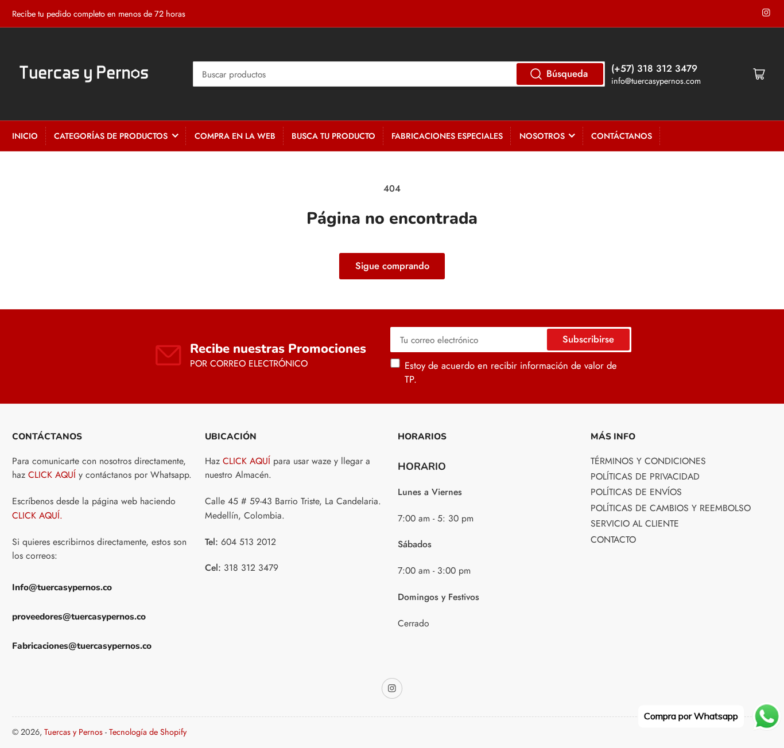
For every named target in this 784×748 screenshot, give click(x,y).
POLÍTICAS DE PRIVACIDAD (645, 476)
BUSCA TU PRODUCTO (333, 136)
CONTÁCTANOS (621, 136)
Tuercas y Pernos (73, 732)
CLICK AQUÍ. (37, 515)
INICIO (25, 136)
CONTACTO (613, 539)
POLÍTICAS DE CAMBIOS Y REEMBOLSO (671, 508)
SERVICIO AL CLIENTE (635, 523)
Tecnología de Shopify (148, 732)
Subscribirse (588, 339)
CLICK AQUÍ (52, 474)
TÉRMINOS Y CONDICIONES (648, 461)
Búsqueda (567, 73)
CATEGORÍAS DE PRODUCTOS (111, 136)
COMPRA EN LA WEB (235, 136)
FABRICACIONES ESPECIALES (447, 136)
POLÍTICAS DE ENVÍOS (636, 491)
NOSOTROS (542, 136)
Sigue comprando (392, 265)
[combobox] (399, 74)
